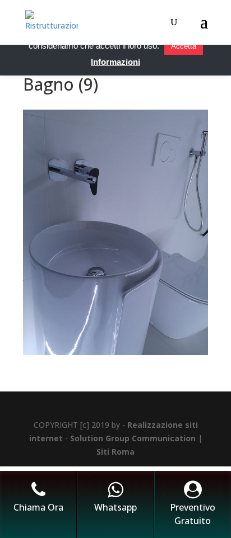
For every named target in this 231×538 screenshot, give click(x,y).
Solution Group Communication (133, 438)
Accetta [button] (183, 46)
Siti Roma (115, 451)
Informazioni (115, 62)
